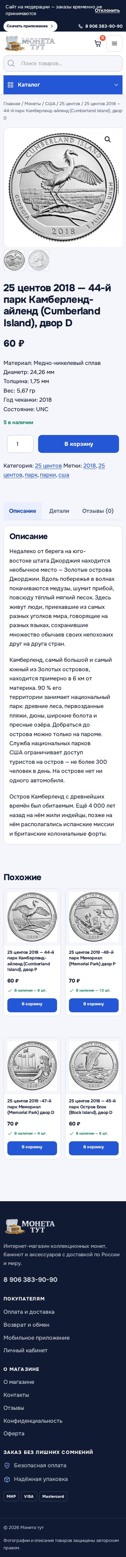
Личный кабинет (26, 1350)
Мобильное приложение (37, 1337)
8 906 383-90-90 (30, 1280)
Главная (12, 104)
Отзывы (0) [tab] (98, 511)
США (50, 104)
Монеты (32, 104)
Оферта (14, 1433)
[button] (109, 141)
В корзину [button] (32, 1004)
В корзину (78, 444)
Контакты (16, 1395)
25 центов (69, 104)
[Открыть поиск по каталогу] (63, 63)
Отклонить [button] (107, 10)
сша (63, 474)
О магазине (19, 1382)
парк (31, 474)
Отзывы (14, 1408)
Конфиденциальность (33, 1421)
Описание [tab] (22, 511)
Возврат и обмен (26, 1324)
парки (48, 474)
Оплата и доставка (29, 1311)
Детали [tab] (59, 511)
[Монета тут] (30, 43)
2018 (89, 465)
